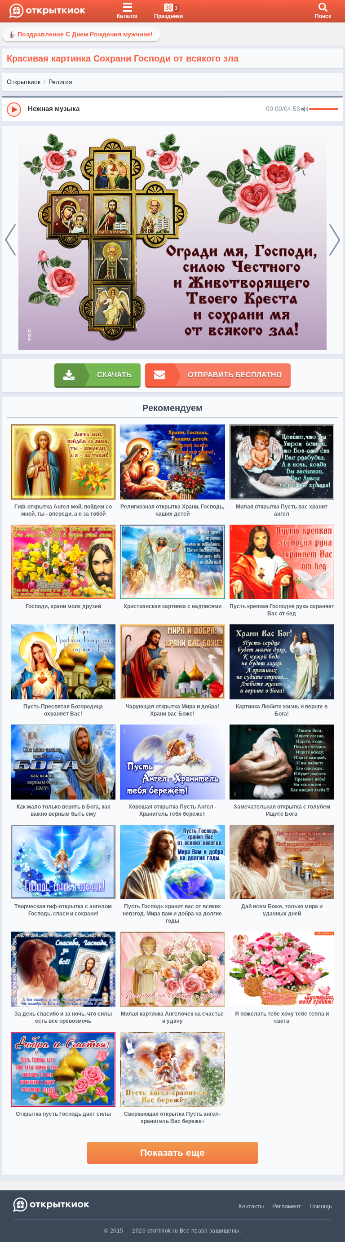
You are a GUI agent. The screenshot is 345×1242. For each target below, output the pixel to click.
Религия (60, 81)
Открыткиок (23, 81)
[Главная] (47, 11)
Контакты (251, 1206)
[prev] (10, 240)
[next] (335, 240)
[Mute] (304, 109)
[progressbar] (323, 109)
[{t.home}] (52, 1204)
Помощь (321, 1206)
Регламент (286, 1206)
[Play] (14, 109)
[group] (172, 109)
